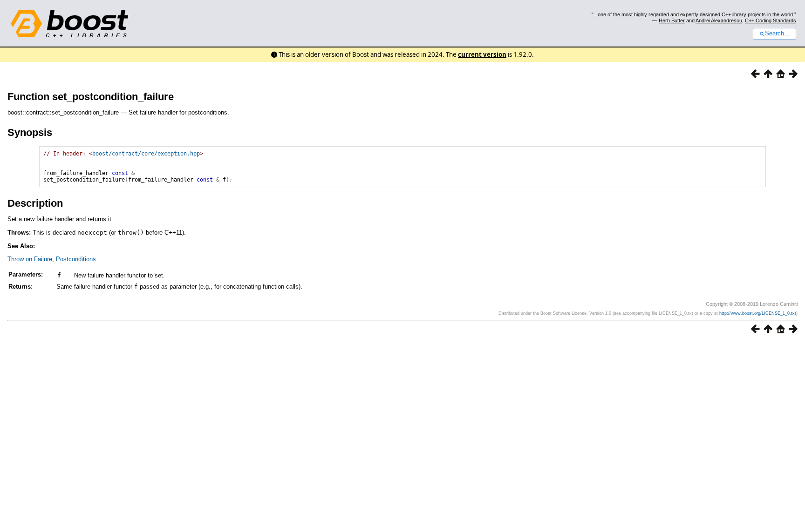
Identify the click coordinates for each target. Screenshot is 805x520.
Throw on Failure (29, 259)
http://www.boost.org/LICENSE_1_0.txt (757, 313)
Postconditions (76, 259)
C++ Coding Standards (770, 20)
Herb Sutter (672, 20)
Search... (777, 33)
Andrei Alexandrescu (719, 20)
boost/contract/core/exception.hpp (146, 153)
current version (482, 54)
